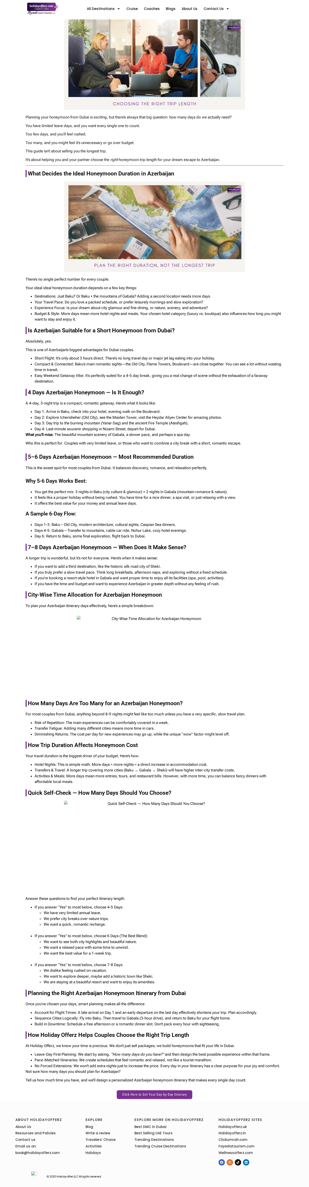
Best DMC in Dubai (150, 1126)
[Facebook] (222, 1162)
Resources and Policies (35, 1133)
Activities (94, 1146)
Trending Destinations (154, 1139)
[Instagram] (230, 1162)
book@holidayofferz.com (37, 1152)
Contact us (214, 8)
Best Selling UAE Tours (153, 1133)
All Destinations (101, 8)
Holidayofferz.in (232, 1133)
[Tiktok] (238, 1162)
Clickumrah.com (233, 1139)
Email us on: (26, 1146)
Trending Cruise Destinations (160, 1146)
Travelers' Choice (101, 1139)
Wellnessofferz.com (236, 1152)
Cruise (132, 8)
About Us (189, 8)
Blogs (171, 8)
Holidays (93, 1152)
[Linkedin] (246, 1162)
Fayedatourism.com (236, 1146)
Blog (89, 1126)
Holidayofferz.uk (233, 1126)
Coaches (152, 8)
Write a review (98, 1133)
